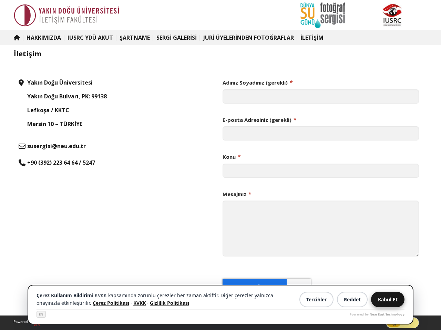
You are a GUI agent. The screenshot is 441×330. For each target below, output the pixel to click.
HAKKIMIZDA (44, 37)
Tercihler (316, 299)
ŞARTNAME (135, 37)
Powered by (377, 314)
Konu (232, 157)
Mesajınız (237, 194)
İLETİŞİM (312, 37)
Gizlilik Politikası (169, 303)
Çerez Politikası (111, 303)
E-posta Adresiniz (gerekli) (260, 120)
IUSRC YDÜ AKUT (90, 37)
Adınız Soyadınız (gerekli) (258, 82)
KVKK (139, 303)
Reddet (352, 299)
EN (41, 314)
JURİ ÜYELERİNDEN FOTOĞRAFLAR (248, 37)
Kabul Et (388, 299)
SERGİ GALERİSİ (176, 37)
